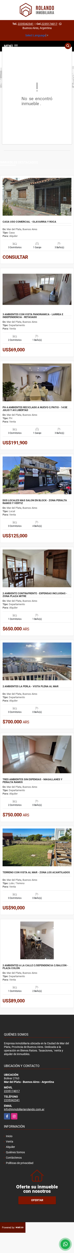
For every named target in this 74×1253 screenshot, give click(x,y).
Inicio (9, 1136)
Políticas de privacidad (19, 1163)
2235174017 (49, 23)
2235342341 (26, 23)
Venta (9, 1141)
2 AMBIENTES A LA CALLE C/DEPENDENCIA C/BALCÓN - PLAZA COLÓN (35, 967)
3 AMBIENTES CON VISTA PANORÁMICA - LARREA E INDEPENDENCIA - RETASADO (33, 316)
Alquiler (10, 1146)
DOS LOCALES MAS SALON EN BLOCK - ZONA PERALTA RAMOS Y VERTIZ (35, 502)
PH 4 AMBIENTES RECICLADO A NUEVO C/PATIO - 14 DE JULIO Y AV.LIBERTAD (35, 409)
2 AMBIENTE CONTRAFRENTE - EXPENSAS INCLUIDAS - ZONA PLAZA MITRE (35, 595)
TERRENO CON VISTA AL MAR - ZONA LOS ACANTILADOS (36, 872)
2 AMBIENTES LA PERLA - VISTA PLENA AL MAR (30, 686)
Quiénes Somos (15, 1152)
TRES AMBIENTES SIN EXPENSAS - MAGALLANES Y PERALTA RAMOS (32, 781)
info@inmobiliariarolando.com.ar (24, 1109)
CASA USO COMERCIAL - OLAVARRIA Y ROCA (29, 221)
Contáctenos (14, 1157)
